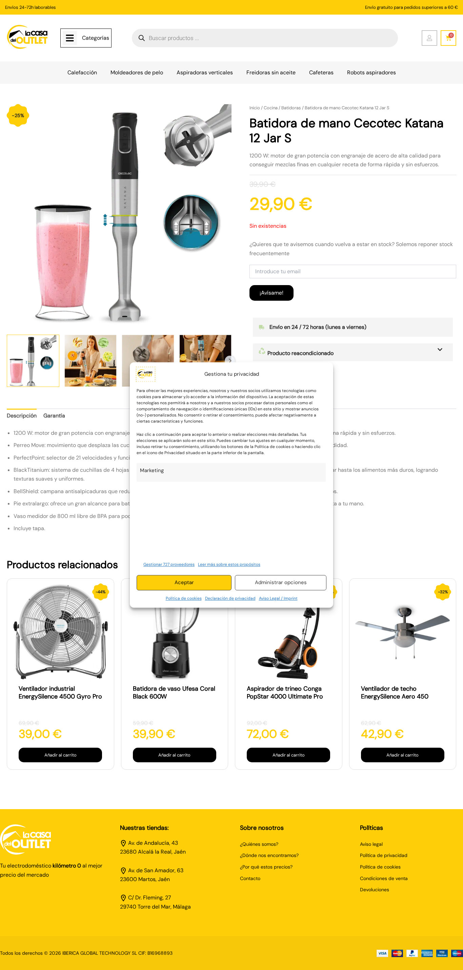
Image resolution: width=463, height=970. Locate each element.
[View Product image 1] (33, 361)
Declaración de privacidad (230, 598)
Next (230, 361)
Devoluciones (374, 890)
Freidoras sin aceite (271, 72)
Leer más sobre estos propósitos (229, 564)
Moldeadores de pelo (136, 72)
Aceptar (184, 582)
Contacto (250, 878)
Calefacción (82, 72)
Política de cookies (184, 598)
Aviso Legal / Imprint (278, 598)
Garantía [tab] (54, 415)
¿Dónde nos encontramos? (269, 855)
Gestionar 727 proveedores (169, 564)
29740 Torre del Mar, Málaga (155, 906)
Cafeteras (321, 72)
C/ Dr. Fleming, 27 (149, 897)
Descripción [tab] (22, 415)
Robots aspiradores (371, 72)
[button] (353, 352)
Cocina (271, 108)
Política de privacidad (383, 855)
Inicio (254, 108)
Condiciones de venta (384, 878)
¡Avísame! (271, 292)
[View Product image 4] (205, 361)
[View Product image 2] (90, 361)
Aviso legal (371, 844)
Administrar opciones (281, 582)
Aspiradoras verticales (205, 72)
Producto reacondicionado (300, 353)
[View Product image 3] (148, 361)
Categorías (95, 37)
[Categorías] (70, 38)
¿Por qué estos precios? (266, 867)
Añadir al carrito (60, 755)
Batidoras (291, 108)
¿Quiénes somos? (259, 844)
